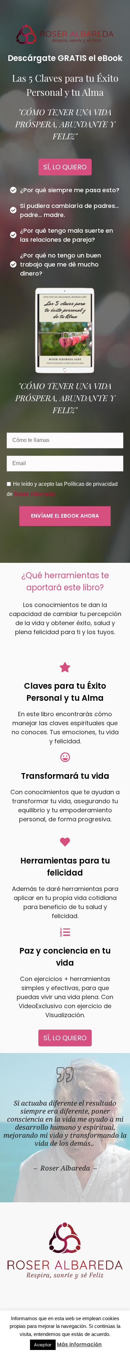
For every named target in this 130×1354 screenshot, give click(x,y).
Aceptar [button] (43, 1345)
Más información (79, 1344)
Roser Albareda (34, 494)
